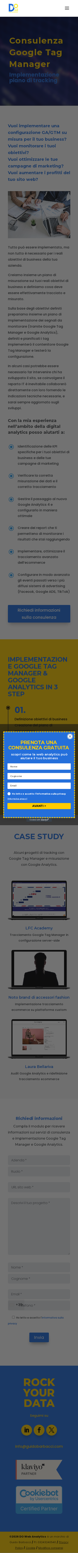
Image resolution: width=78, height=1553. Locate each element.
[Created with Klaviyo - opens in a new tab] (39, 820)
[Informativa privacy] (17, 798)
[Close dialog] (69, 736)
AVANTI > (39, 806)
